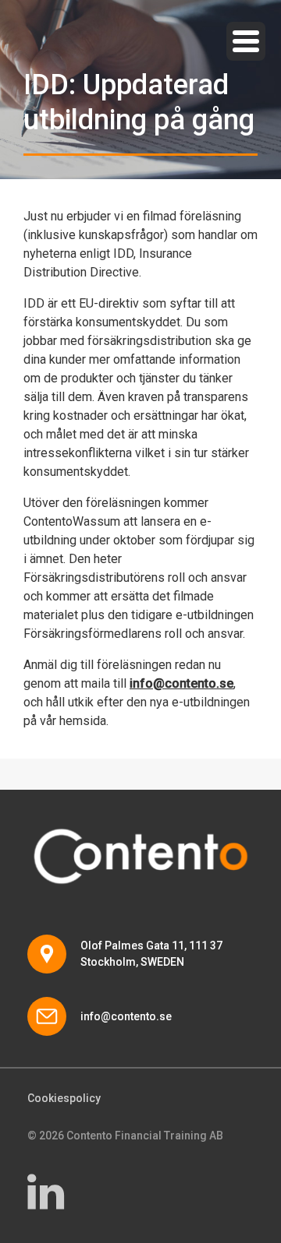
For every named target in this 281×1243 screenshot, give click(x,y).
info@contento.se (126, 1016)
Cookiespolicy (64, 1098)
